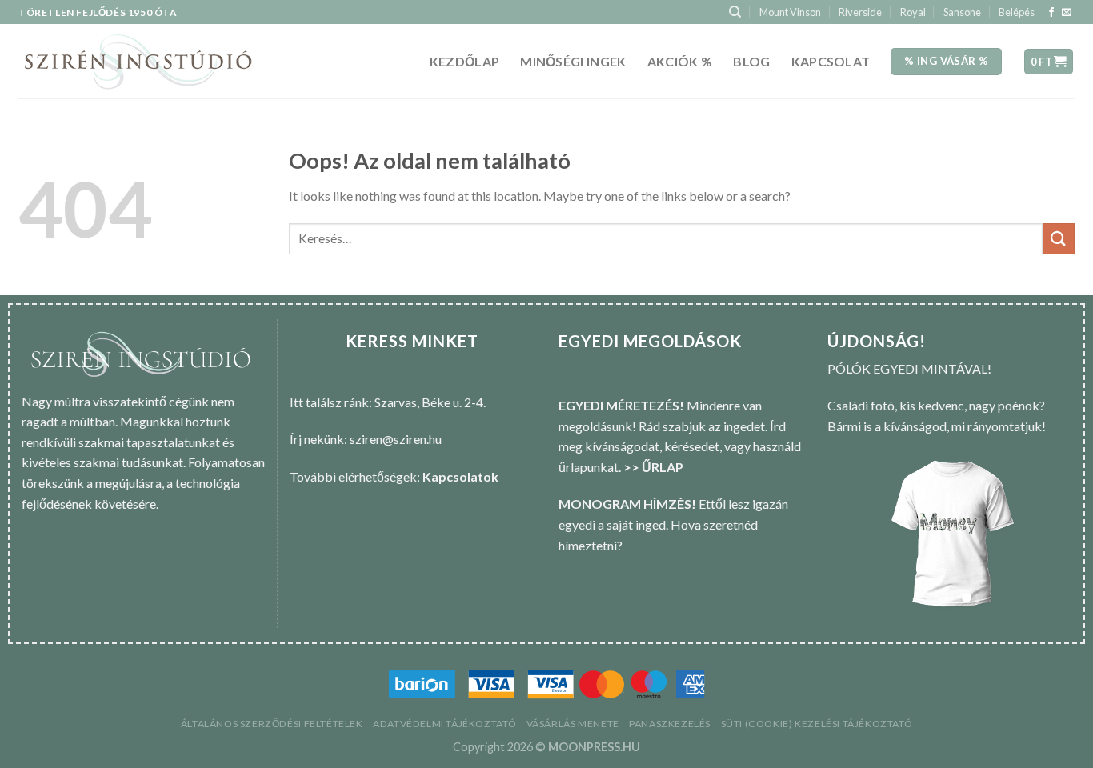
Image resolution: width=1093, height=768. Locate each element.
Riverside (860, 12)
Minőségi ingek (573, 61)
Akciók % (680, 61)
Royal (913, 12)
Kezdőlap (465, 61)
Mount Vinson (790, 12)
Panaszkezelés (670, 724)
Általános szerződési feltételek (272, 724)
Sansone (962, 12)
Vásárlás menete (572, 724)
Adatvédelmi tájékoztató (444, 724)
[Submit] (1059, 238)
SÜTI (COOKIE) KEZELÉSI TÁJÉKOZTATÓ (817, 724)
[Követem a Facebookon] (1051, 12)
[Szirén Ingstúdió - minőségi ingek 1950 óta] (137, 62)
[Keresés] (735, 12)
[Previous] (852, 534)
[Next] (1046, 534)
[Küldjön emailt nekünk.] (1066, 12)
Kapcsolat (831, 61)
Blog (751, 61)
